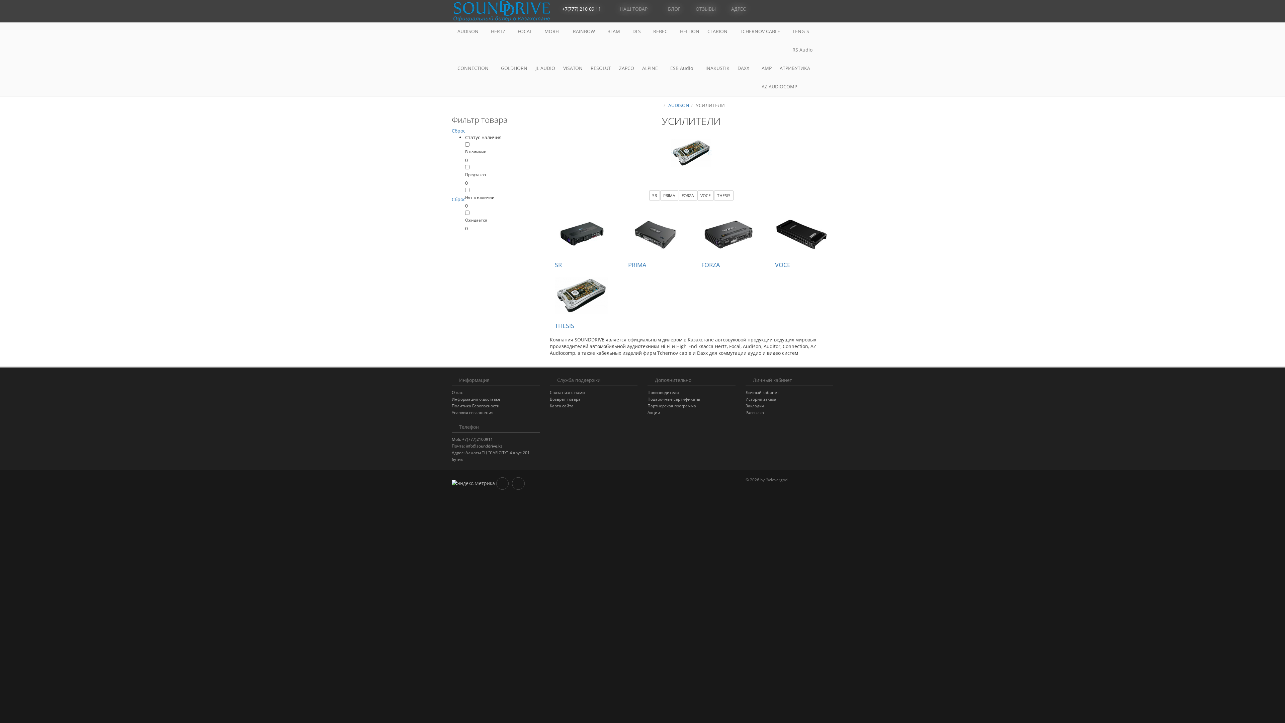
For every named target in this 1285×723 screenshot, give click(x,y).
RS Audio (802, 50)
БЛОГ (673, 9)
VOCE (705, 195)
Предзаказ (475, 174)
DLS (637, 31)
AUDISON (468, 31)
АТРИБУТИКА (795, 68)
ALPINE (650, 68)
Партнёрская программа (672, 406)
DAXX (744, 68)
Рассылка (755, 412)
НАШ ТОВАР (634, 9)
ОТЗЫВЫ (705, 9)
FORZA (688, 195)
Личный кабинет (762, 392)
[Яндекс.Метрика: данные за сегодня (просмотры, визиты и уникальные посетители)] (473, 483)
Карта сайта (562, 406)
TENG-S (800, 31)
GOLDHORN (514, 68)
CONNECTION (473, 68)
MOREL (553, 31)
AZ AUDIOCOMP (780, 86)
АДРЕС (738, 9)
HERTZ (499, 31)
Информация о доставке (476, 399)
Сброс (458, 131)
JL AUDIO (545, 68)
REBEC (661, 31)
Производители (663, 392)
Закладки (755, 406)
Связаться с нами (567, 392)
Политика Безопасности (476, 406)
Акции (654, 412)
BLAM (614, 31)
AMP (767, 68)
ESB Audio (682, 68)
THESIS (724, 195)
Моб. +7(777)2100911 (472, 439)
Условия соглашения (473, 412)
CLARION (718, 31)
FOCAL (525, 31)
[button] (798, 9)
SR (654, 195)
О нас (457, 392)
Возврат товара (565, 399)
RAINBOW (584, 31)
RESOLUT (601, 68)
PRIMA (669, 195)
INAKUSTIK (717, 68)
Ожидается (476, 220)
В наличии (476, 152)
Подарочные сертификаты (674, 399)
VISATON (573, 68)
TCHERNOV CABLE (760, 31)
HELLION (689, 31)
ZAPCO (626, 68)
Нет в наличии (480, 197)
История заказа (761, 399)
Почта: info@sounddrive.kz (477, 446)
